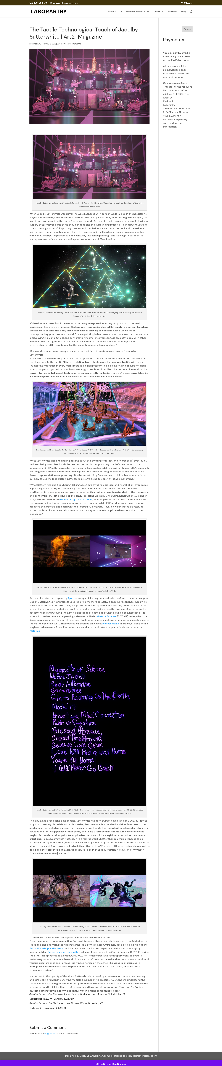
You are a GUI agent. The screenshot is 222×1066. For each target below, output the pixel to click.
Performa (34, 630)
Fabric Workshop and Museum (46, 948)
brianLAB (36, 43)
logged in (49, 1033)
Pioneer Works (110, 623)
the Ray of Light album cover (75, 499)
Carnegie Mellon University (62, 952)
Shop (184, 11)
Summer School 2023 (137, 11)
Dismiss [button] (121, 1064)
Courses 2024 (114, 11)
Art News (172, 11)
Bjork (71, 598)
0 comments (74, 43)
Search (187, 29)
